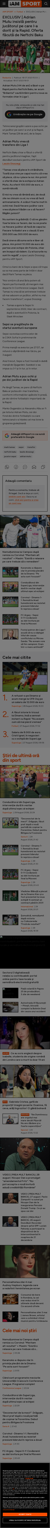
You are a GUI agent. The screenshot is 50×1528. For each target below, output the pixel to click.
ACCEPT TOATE (25, 1514)
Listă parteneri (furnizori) (8, 1509)
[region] (25, 1495)
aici (13, 1488)
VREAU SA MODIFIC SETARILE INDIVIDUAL (25, 1520)
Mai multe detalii (29, 1478)
